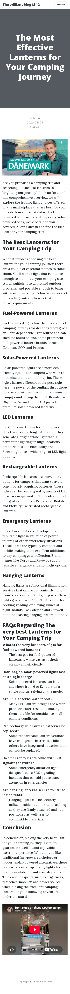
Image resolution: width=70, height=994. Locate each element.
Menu (60, 4)
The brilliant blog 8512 (21, 4)
